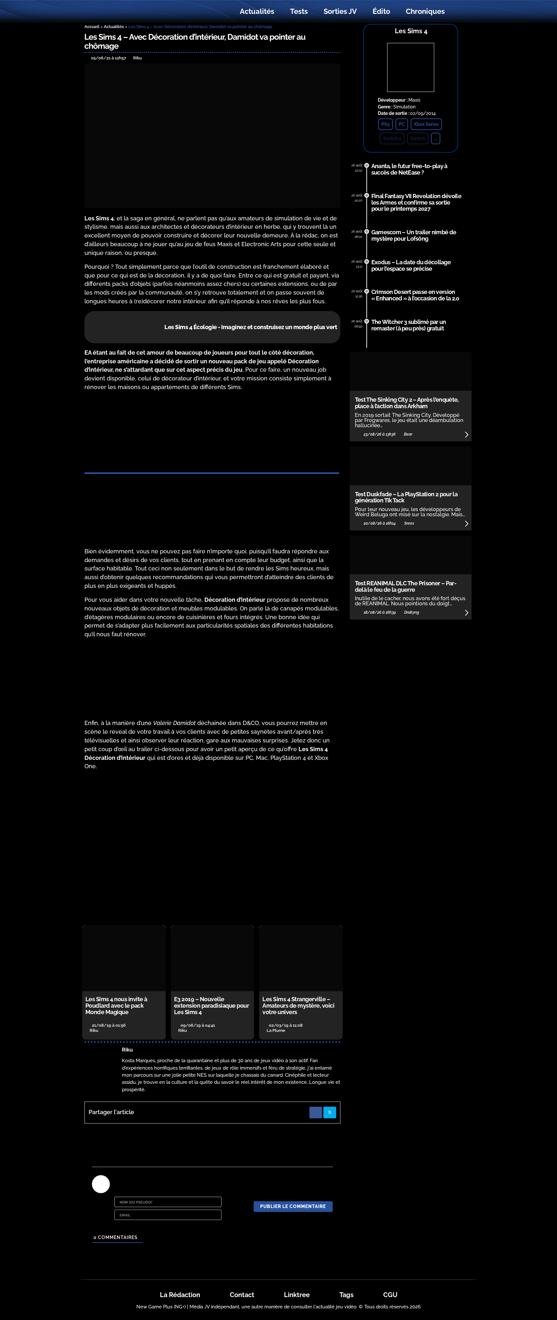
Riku (127, 1050)
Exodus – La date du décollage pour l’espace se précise (411, 265)
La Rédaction (180, 1295)
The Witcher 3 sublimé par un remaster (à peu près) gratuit (408, 325)
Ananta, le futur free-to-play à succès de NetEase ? (409, 169)
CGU (390, 1295)
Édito (381, 11)
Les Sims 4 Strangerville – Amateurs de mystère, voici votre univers (298, 1005)
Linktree (297, 1295)
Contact (242, 1295)
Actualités (257, 11)
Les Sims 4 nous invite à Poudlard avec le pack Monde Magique (116, 1005)
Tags (346, 1295)
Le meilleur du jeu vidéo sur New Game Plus (119, 11)
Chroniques (425, 11)
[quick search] (459, 11)
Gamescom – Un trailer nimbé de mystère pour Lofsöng (413, 235)
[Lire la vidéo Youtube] (212, 848)
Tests (299, 11)
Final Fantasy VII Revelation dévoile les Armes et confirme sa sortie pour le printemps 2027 (416, 202)
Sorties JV (340, 11)
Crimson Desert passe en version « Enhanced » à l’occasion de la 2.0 (415, 295)
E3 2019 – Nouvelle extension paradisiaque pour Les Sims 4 (211, 1005)
